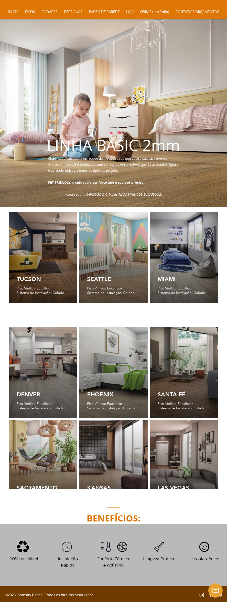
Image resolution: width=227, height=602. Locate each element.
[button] (49, 11)
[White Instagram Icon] (202, 595)
